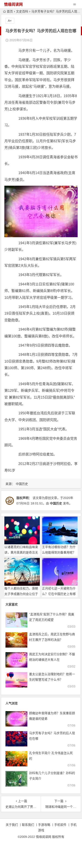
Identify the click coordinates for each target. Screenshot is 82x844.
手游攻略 (44, 824)
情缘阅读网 (13, 4)
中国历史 (22, 484)
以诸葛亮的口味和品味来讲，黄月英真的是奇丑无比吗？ (21, 552)
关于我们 (12, 824)
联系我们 (28, 824)
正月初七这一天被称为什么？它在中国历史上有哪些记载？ (59, 594)
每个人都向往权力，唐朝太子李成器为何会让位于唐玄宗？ (21, 594)
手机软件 (60, 824)
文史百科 (22, 11)
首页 (10, 11)
